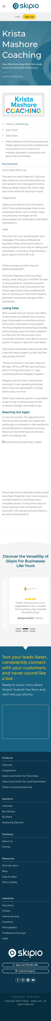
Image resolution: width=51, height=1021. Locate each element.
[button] (4, 6)
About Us (7, 841)
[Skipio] (25, 6)
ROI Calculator (10, 865)
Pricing (6, 846)
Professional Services (14, 933)
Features (7, 765)
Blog (4, 871)
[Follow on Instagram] (23, 980)
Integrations (9, 770)
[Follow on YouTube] (33, 980)
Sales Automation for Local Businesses (23, 781)
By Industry (8, 811)
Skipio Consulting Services (17, 787)
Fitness (6, 910)
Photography (9, 927)
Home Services (10, 916)
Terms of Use (33, 997)
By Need (7, 817)
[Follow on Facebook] (17, 980)
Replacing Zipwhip (12, 822)
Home (5, 76)
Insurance (7, 921)
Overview (7, 805)
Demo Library (9, 882)
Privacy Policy (18, 997)
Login (18, 17)
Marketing (17, 76)
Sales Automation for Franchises (20, 776)
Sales (5, 938)
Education (8, 905)
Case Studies (9, 876)
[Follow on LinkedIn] (28, 980)
